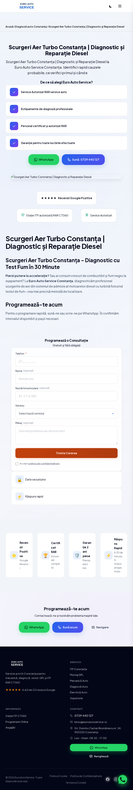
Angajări (10, 727)
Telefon (20, 353)
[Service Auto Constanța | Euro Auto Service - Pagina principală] (27, 6)
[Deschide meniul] (119, 6)
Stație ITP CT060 (16, 715)
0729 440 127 (83, 715)
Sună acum (70, 627)
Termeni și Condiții (75, 782)
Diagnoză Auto (79, 686)
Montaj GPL (76, 674)
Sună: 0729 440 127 (85, 159)
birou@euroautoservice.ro (90, 721)
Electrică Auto (78, 692)
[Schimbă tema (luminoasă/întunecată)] (110, 6)
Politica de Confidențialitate (86, 776)
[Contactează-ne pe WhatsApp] (122, 779)
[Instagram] (116, 779)
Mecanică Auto (79, 680)
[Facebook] (108, 779)
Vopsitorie (76, 698)
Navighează (101, 756)
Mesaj (24, 422)
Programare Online (17, 721)
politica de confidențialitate (44, 463)
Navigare (102, 627)
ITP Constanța (78, 669)
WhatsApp (46, 159)
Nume (24, 370)
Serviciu (19, 405)
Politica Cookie (58, 776)
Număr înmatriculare (32, 388)
